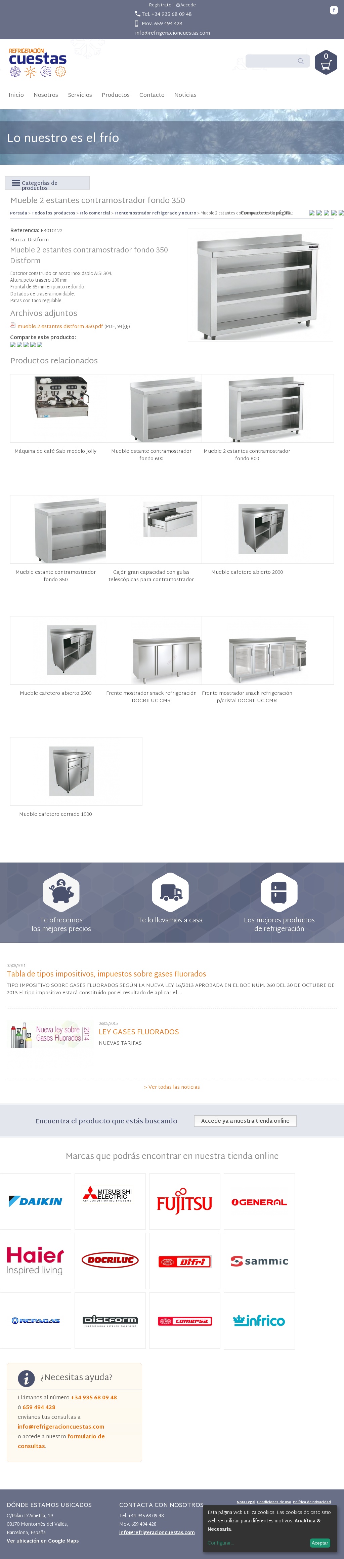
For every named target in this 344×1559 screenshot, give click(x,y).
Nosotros (46, 95)
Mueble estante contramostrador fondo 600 (151, 455)
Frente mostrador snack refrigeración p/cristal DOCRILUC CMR (247, 697)
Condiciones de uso (274, 1502)
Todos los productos (53, 213)
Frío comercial (95, 213)
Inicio (16, 95)
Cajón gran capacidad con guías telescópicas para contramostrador (151, 576)
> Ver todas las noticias (172, 1087)
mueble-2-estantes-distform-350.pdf (60, 326)
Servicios (80, 95)
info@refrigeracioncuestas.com (172, 33)
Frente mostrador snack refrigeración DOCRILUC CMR (151, 697)
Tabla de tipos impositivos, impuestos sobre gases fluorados (106, 974)
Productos (116, 95)
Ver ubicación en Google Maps (43, 1541)
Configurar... (221, 1543)
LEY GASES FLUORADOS (139, 1032)
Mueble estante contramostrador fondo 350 (55, 576)
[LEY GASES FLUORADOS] (50, 1067)
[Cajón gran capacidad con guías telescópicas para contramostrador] (172, 544)
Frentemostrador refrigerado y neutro (155, 213)
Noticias (185, 95)
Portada (18, 213)
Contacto (152, 95)
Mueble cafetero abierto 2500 (55, 693)
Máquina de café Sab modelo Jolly (55, 451)
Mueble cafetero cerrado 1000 (55, 814)
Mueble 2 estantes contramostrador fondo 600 (247, 455)
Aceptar (320, 1543)
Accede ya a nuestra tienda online (245, 1121)
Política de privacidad (312, 1502)
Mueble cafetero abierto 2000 (247, 572)
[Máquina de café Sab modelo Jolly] (76, 440)
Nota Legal (246, 1502)
